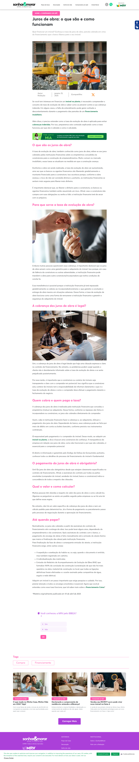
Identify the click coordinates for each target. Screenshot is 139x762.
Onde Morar (95, 5)
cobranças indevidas (41, 125)
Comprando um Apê (81, 5)
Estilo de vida (67, 5)
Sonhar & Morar (24, 3)
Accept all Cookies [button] (103, 754)
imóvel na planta (73, 102)
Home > (38, 13)
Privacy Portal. (9, 758)
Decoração (56, 5)
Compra (20, 663)
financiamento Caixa (95, 587)
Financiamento (43, 663)
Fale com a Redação (97, 744)
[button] (127, 754)
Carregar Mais (69, 721)
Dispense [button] (115, 754)
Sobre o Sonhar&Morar (97, 741)
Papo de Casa (45, 5)
